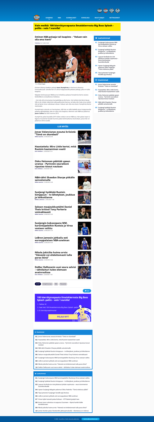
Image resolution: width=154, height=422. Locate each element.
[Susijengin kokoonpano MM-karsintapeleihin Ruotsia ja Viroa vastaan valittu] (84, 228)
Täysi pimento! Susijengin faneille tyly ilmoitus (53, 393)
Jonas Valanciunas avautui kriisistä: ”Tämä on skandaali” (55, 133)
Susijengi (49, 18)
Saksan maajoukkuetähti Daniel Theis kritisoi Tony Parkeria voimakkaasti (53, 209)
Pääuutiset (63, 284)
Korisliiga (85, 18)
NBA (59, 18)
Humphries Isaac (47, 284)
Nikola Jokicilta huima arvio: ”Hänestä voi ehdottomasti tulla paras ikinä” (53, 255)
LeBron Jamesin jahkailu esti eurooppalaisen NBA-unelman (52, 239)
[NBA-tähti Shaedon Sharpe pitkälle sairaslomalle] (84, 182)
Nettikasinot (114, 18)
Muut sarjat (99, 18)
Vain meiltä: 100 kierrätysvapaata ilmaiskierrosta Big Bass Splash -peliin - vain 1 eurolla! (74, 27)
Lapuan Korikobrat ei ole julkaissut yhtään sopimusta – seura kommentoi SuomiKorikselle (63, 385)
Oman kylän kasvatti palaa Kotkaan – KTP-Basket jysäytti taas (58, 399)
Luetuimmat (41, 374)
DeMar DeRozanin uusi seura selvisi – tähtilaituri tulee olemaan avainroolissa (55, 269)
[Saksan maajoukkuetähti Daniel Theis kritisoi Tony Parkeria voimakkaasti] (84, 212)
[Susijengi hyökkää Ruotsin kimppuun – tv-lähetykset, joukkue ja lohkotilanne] (84, 197)
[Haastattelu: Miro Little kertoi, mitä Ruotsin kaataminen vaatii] (84, 151)
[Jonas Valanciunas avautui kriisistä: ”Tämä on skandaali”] (84, 137)
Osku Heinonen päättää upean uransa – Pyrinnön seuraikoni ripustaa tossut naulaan (52, 164)
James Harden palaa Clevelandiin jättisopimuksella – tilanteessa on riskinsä (63, 411)
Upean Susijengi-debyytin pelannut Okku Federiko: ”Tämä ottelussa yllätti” (63, 390)
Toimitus (37, 43)
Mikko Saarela (39, 136)
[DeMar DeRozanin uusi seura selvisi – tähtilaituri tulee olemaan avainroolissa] (84, 272)
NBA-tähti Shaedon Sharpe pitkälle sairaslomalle (55, 179)
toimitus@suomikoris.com (90, 419)
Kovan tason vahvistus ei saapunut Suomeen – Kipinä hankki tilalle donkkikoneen (60, 403)
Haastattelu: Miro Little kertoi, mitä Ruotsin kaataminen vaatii (55, 148)
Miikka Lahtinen (39, 199)
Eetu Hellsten (39, 151)
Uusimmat (40, 332)
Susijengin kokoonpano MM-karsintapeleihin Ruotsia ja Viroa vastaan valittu (54, 225)
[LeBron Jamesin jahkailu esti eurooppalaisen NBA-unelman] (84, 243)
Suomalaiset (71, 18)
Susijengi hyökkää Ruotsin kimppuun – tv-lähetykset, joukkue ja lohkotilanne (55, 194)
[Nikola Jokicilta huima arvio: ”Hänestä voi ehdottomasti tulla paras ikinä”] (84, 257)
